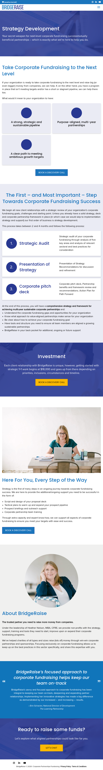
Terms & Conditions (79, 766)
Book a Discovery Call (18, 530)
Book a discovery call (51, 382)
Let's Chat (51, 747)
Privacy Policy (66, 766)
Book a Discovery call (51, 172)
